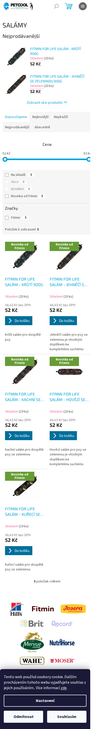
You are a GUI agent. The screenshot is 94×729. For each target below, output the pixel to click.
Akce (17, 181)
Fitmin (19, 217)
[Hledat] (56, 6)
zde (64, 688)
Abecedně (42, 127)
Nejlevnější (40, 116)
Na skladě (21, 174)
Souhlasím (66, 716)
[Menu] (83, 6)
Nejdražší (61, 116)
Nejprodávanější (17, 127)
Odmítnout (24, 716)
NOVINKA (20, 189)
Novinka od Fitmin (27, 196)
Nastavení (45, 700)
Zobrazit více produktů (44, 102)
